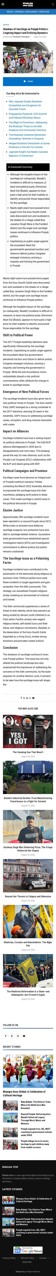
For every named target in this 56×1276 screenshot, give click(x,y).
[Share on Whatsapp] (30, 698)
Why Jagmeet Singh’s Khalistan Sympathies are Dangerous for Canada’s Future (25, 105)
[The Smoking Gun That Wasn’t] (28, 731)
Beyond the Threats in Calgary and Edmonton (28, 896)
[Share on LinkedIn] (27, 698)
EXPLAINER (31, 11)
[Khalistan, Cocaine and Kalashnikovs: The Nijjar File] (28, 921)
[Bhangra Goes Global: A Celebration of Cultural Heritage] (28, 1071)
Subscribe (27, 1262)
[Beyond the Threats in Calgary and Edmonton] (28, 875)
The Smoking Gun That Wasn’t (28, 752)
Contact (43, 1258)
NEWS (10, 11)
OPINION (19, 11)
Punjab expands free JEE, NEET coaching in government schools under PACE (36, 1132)
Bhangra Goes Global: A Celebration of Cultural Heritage (24, 1093)
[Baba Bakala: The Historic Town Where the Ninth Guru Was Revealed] (10, 1105)
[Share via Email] (33, 698)
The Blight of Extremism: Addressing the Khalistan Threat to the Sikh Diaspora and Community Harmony (28, 126)
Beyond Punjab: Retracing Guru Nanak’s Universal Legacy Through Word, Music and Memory (36, 1119)
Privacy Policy (9, 1258)
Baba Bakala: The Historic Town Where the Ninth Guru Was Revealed (35, 1105)
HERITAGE (44, 11)
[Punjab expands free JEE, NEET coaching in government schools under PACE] (10, 1132)
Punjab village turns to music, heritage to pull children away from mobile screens (35, 1144)
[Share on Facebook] (21, 698)
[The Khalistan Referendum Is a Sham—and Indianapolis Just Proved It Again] (28, 970)
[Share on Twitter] (24, 698)
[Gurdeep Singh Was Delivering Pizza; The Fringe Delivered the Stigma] (28, 826)
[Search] (53, 4)
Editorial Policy (27, 1258)
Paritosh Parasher (21, 37)
